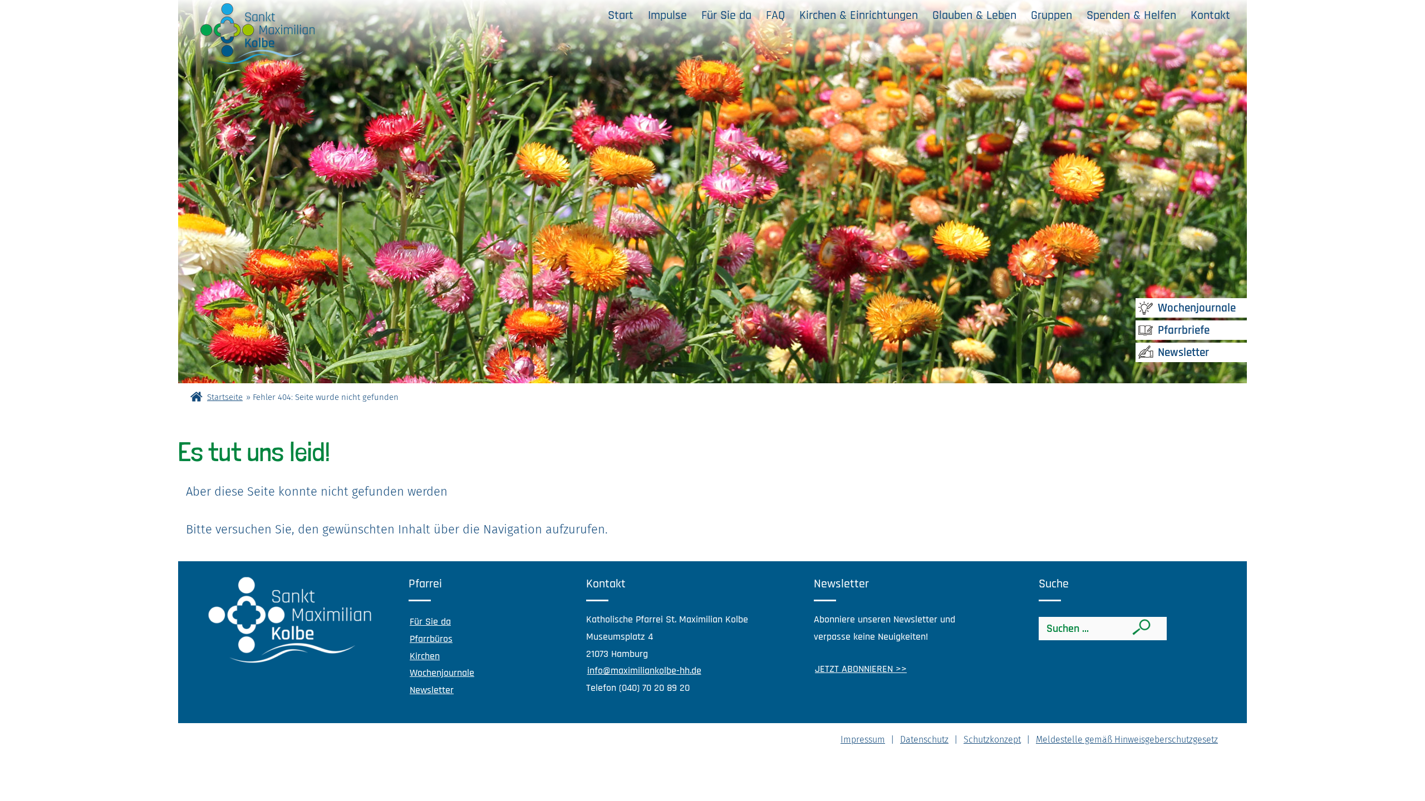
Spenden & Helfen (1131, 15)
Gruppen (1051, 15)
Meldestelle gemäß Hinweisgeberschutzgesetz (1127, 739)
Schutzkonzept (992, 739)
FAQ (775, 15)
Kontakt (1210, 15)
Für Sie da (726, 15)
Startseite (225, 397)
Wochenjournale (1197, 307)
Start (620, 15)
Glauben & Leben (974, 15)
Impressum (863, 739)
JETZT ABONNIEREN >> (861, 668)
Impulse (667, 15)
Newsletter (1183, 352)
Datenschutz (924, 739)
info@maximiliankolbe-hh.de (644, 670)
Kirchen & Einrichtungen (858, 15)
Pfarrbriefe (1184, 330)
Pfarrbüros (431, 638)
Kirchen (425, 656)
